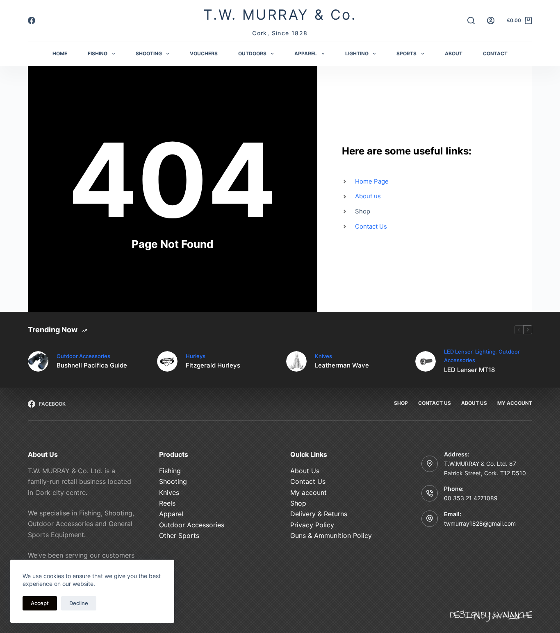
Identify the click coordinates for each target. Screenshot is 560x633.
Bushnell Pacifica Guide (92, 365)
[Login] (490, 20)
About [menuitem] (453, 53)
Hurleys (195, 356)
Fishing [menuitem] (97, 53)
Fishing (170, 470)
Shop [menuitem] (401, 403)
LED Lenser (458, 351)
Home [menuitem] (59, 53)
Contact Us (308, 481)
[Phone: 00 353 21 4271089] (429, 493)
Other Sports (179, 535)
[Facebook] (31, 20)
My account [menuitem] (514, 403)
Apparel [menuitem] (305, 53)
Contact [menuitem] (495, 53)
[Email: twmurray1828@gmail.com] (429, 518)
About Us (304, 470)
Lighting (485, 351)
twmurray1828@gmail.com (480, 523)
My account (308, 492)
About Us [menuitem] (474, 403)
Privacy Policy (312, 524)
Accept (40, 603)
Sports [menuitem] (406, 53)
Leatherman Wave (342, 365)
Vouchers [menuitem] (204, 53)
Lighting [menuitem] (357, 53)
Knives (323, 356)
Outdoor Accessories (83, 356)
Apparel (171, 514)
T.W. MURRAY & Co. (280, 14)
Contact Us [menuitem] (434, 403)
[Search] (471, 20)
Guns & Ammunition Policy (331, 535)
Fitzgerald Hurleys (213, 365)
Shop (298, 503)
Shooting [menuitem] (149, 53)
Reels (167, 503)
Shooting (173, 481)
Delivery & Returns (318, 514)
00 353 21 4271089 (471, 498)
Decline (78, 603)
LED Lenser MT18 (469, 370)
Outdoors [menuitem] (252, 53)
